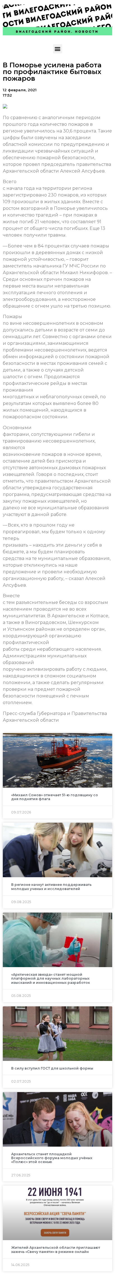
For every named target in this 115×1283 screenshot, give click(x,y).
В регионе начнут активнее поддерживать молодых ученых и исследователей (51, 887)
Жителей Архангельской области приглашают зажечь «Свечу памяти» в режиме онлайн (55, 1249)
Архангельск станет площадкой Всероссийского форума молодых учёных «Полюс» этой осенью (51, 1158)
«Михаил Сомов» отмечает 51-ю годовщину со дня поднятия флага (54, 797)
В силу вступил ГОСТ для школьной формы (52, 1068)
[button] (57, 48)
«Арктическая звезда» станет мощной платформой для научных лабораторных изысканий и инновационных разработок (50, 978)
